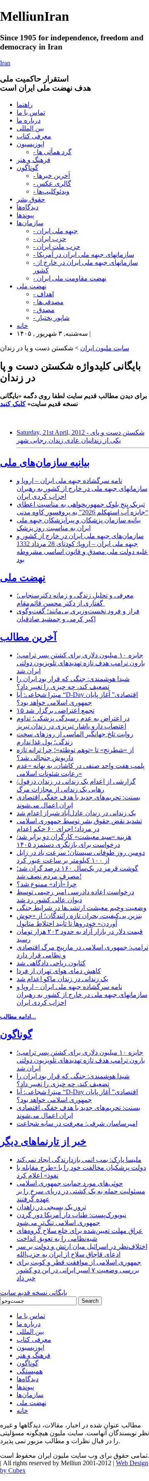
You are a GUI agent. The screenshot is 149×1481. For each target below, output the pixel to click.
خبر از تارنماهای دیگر (43, 1141)
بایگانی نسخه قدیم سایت (33, 1292)
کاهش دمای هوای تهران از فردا (59, 970)
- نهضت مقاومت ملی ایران (69, 278)
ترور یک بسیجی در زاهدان (51, 1206)
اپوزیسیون (30, 144)
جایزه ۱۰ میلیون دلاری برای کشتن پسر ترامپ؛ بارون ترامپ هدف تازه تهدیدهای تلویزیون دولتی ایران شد (81, 663)
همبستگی (30, 1371)
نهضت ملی (31, 286)
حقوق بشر (31, 199)
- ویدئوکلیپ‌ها (51, 191)
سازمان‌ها (30, 222)
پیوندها (25, 215)
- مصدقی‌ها (48, 301)
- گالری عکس (52, 183)
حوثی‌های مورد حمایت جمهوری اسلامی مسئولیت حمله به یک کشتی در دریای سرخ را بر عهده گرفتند (81, 1191)
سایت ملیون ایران (104, 348)
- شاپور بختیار (51, 317)
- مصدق (44, 309)
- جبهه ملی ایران (55, 230)
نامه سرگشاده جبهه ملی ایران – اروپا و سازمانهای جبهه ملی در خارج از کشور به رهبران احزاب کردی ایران (82, 488)
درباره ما (29, 120)
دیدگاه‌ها (27, 207)
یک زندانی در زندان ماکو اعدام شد (62, 978)
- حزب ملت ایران (56, 246)
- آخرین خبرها (51, 175)
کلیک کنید (13, 403)
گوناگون (27, 167)
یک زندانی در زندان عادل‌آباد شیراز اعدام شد (76, 813)
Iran (5, 62)
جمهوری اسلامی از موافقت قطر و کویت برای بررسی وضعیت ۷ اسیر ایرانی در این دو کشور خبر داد (79, 1270)
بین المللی (30, 128)
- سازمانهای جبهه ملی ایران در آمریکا (83, 254)
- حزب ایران (49, 238)
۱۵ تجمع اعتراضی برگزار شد (55, 710)
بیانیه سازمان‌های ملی (45, 462)
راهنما (25, 104)
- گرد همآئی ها (52, 151)
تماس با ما (31, 112)
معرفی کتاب (34, 136)
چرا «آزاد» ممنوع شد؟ (47, 884)
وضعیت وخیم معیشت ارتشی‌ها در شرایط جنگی (82, 907)
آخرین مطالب (28, 637)
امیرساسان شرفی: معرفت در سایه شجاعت (77, 1123)
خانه (22, 325)
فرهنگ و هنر (33, 159)
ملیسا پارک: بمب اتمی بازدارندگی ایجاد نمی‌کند (79, 1159)
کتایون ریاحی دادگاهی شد (51, 963)
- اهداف (43, 294)
